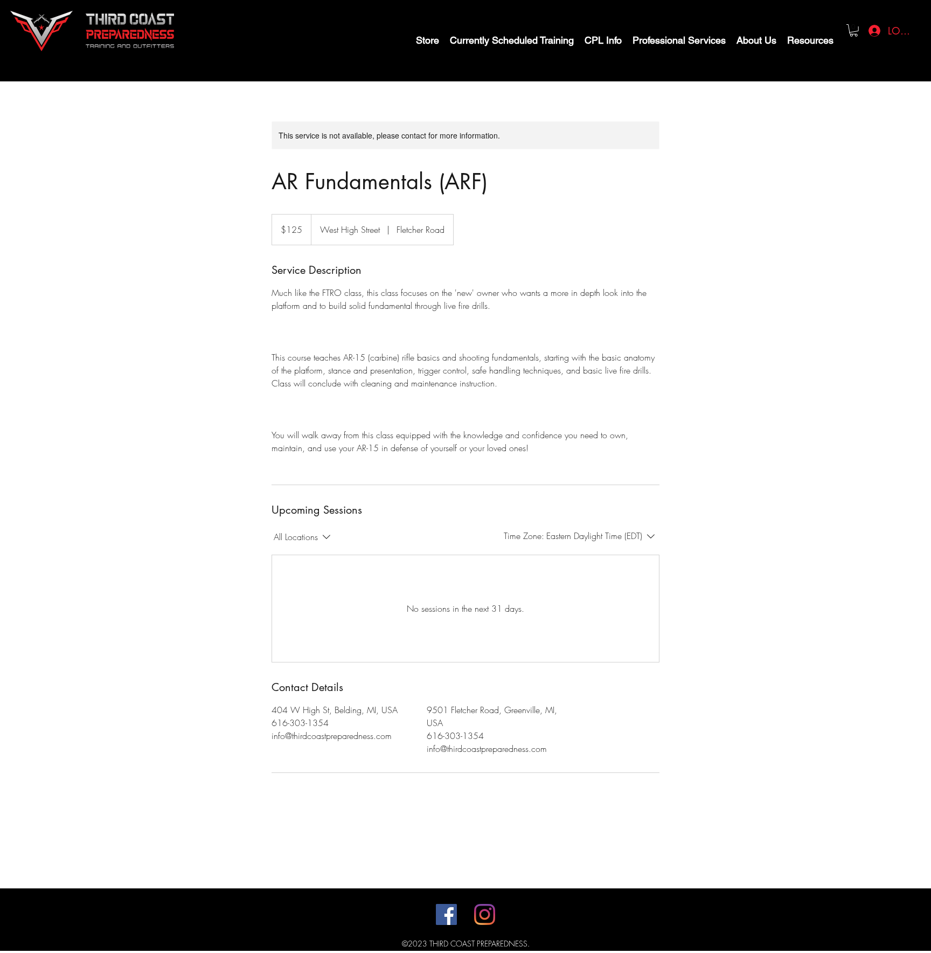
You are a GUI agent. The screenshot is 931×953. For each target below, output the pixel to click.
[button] (853, 30)
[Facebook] (446, 914)
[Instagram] (484, 914)
